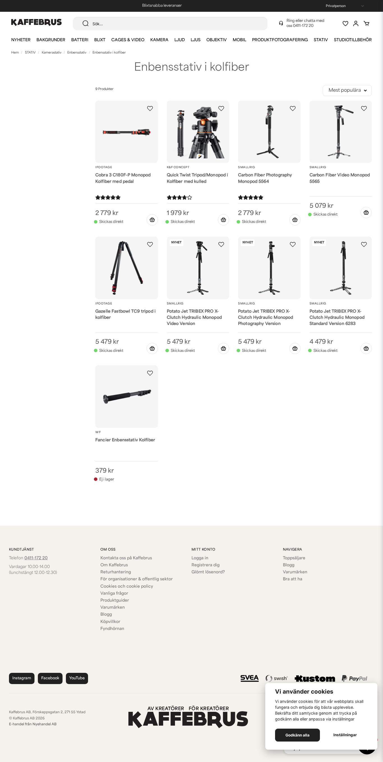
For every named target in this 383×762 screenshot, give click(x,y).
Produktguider (114, 601)
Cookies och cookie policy (126, 587)
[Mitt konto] (355, 23)
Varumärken (112, 608)
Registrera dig (206, 565)
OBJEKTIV (216, 40)
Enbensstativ (76, 52)
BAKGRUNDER (50, 40)
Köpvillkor (110, 622)
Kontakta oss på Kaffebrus (126, 558)
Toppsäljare (294, 558)
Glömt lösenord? (208, 572)
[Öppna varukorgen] (366, 23)
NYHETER (21, 40)
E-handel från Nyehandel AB (33, 724)
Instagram (21, 678)
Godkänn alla (297, 735)
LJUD (179, 40)
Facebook (50, 678)
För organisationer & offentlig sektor (136, 579)
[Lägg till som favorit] (345, 23)
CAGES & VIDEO (127, 40)
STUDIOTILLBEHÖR (353, 40)
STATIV (321, 40)
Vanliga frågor (114, 594)
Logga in (200, 558)
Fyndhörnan (112, 629)
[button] (150, 108)
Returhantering (115, 572)
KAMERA (159, 40)
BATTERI (79, 40)
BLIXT (99, 40)
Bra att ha (292, 579)
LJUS (195, 40)
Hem (15, 52)
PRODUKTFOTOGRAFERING (280, 40)
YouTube (77, 678)
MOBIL (239, 40)
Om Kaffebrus (114, 565)
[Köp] (152, 219)
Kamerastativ (51, 52)
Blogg (106, 615)
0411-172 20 (303, 26)
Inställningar (345, 735)
